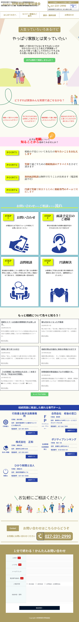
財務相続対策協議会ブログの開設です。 (57, 372)
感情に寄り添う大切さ (10, 349)
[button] (11, 152)
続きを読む (4, 341)
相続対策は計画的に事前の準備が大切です (58, 349)
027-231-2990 (58, 536)
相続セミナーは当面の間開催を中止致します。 (18, 323)
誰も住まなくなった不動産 (52, 322)
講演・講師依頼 (49, 15)
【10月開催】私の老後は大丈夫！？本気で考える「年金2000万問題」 (18, 373)
